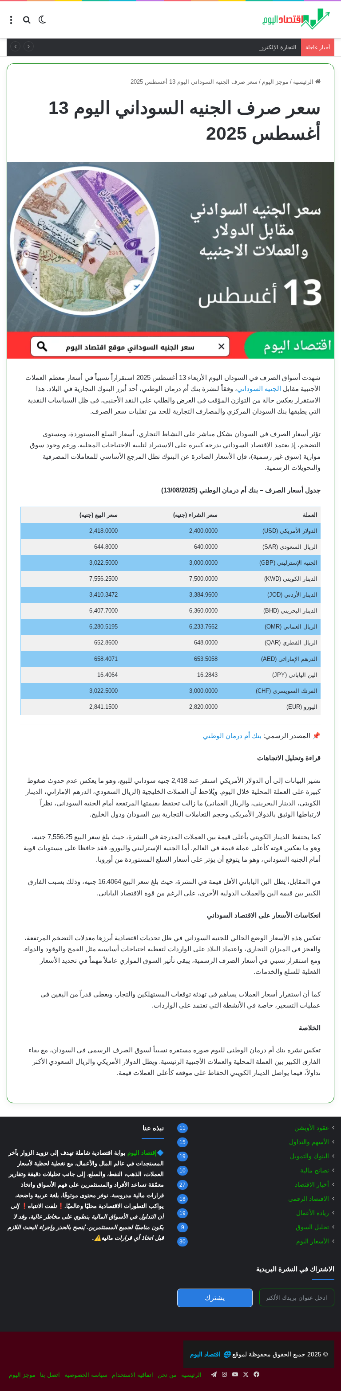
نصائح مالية (314, 1170)
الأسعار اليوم (312, 1241)
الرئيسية (304, 81)
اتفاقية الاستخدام (132, 1374)
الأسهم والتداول (309, 1142)
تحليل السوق (312, 1227)
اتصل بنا (50, 1374)
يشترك (215, 1297)
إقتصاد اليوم (142, 1152)
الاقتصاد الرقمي (308, 1199)
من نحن (167, 1374)
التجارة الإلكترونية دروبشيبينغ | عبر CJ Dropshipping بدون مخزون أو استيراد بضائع (197, 47)
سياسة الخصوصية (85, 1374)
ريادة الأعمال (312, 1213)
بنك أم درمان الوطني (232, 735)
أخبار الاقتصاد (312, 1184)
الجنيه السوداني (259, 388)
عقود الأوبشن (311, 1128)
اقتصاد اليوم (210, 1354)
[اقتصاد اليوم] (292, 20)
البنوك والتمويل (309, 1156)
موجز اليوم (275, 81)
